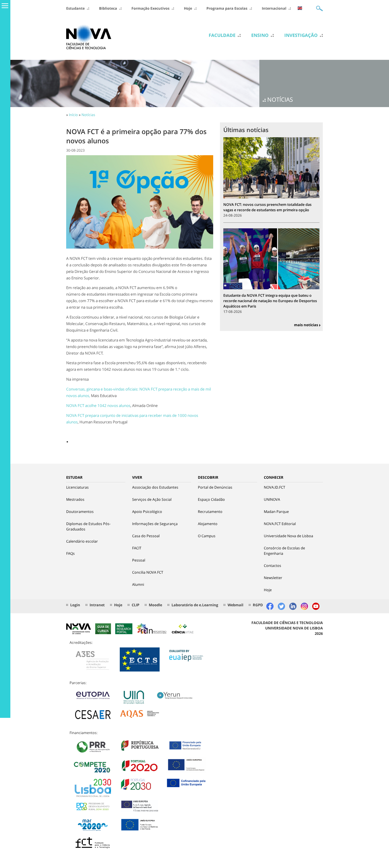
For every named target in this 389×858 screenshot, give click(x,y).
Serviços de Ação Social (152, 499)
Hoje (188, 8)
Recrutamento (210, 511)
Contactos (272, 565)
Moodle (155, 604)
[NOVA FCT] (88, 36)
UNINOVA (272, 499)
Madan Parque (276, 511)
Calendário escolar (82, 541)
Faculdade (222, 35)
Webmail (235, 604)
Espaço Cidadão (211, 499)
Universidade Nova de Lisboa (288, 535)
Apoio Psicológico (147, 511)
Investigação (301, 35)
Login (75, 604)
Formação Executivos (150, 8)
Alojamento (207, 523)
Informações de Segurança (155, 523)
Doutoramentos (80, 511)
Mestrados (75, 499)
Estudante (75, 8)
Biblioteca (108, 8)
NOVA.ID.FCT (274, 487)
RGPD (258, 604)
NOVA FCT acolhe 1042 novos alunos (98, 405)
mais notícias (306, 324)
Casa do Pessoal (146, 535)
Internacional (274, 8)
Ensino (260, 35)
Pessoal (138, 560)
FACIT (136, 548)
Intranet (97, 604)
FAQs (70, 553)
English (300, 8)
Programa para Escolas (226, 8)
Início (73, 114)
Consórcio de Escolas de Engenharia (284, 551)
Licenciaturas (77, 487)
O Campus (206, 535)
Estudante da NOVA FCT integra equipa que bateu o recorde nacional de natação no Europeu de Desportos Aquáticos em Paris (270, 301)
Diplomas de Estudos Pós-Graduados (88, 526)
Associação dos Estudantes (155, 487)
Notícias (88, 114)
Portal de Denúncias (215, 487)
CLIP (135, 604)
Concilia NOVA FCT (147, 572)
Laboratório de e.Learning (195, 604)
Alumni (138, 584)
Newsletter (273, 577)
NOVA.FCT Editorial (280, 523)
